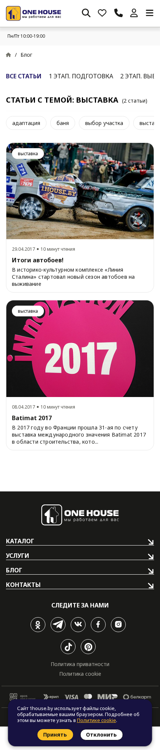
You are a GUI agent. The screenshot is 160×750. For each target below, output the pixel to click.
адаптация (26, 122)
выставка (28, 153)
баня (63, 122)
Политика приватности (80, 664)
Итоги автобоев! (38, 260)
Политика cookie (80, 673)
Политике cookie (96, 720)
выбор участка (104, 122)
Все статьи (24, 76)
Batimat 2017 (32, 418)
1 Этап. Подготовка (81, 76)
